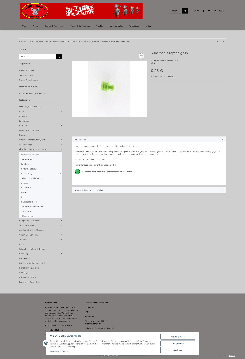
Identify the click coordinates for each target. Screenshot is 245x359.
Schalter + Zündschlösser (32, 178)
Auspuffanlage (25, 144)
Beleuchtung (26, 173)
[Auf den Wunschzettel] (141, 56)
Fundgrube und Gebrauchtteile (32, 263)
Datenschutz (67, 351)
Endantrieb (24, 121)
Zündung (25, 164)
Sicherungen (27, 211)
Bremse (22, 135)
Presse (35, 26)
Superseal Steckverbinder (33, 206)
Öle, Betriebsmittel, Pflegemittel (32, 230)
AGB (86, 312)
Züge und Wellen (26, 225)
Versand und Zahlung (54, 330)
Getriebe (23, 125)
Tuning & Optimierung (80, 26)
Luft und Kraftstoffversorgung (32, 140)
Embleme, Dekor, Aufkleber (30, 107)
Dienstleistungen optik (29, 268)
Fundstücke (134, 26)
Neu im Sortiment (26, 70)
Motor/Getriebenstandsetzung (32, 93)
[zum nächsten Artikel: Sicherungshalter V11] (223, 41)
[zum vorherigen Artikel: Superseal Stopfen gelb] (217, 41)
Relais (23, 197)
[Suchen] (185, 11)
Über (24, 26)
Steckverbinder (28, 216)
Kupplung (23, 116)
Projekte (99, 26)
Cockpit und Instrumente (30, 220)
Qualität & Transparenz (54, 26)
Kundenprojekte (116, 26)
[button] (203, 10)
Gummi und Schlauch (28, 235)
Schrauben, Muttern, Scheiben (32, 249)
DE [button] (195, 11)
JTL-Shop (232, 356)
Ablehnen (177, 350)
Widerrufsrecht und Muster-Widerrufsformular (97, 322)
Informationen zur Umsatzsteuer (59, 325)
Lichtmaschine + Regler (31, 154)
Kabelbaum (26, 187)
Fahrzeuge (23, 272)
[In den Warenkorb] (74, 49)
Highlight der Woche (28, 277)
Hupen (24, 192)
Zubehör (23, 239)
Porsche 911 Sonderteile (29, 282)
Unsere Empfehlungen (29, 80)
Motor (21, 111)
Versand (171, 76)
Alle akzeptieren (178, 337)
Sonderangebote (26, 75)
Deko (21, 244)
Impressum (54, 351)
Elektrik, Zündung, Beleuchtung (33, 149)
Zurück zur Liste (27, 41)
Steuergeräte (26, 159)
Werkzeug (23, 253)
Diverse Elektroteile (29, 202)
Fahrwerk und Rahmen (29, 130)
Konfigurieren (178, 343)
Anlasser (25, 183)
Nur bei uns (24, 258)
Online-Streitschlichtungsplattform (100, 328)
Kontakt (148, 26)
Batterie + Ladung (28, 169)
